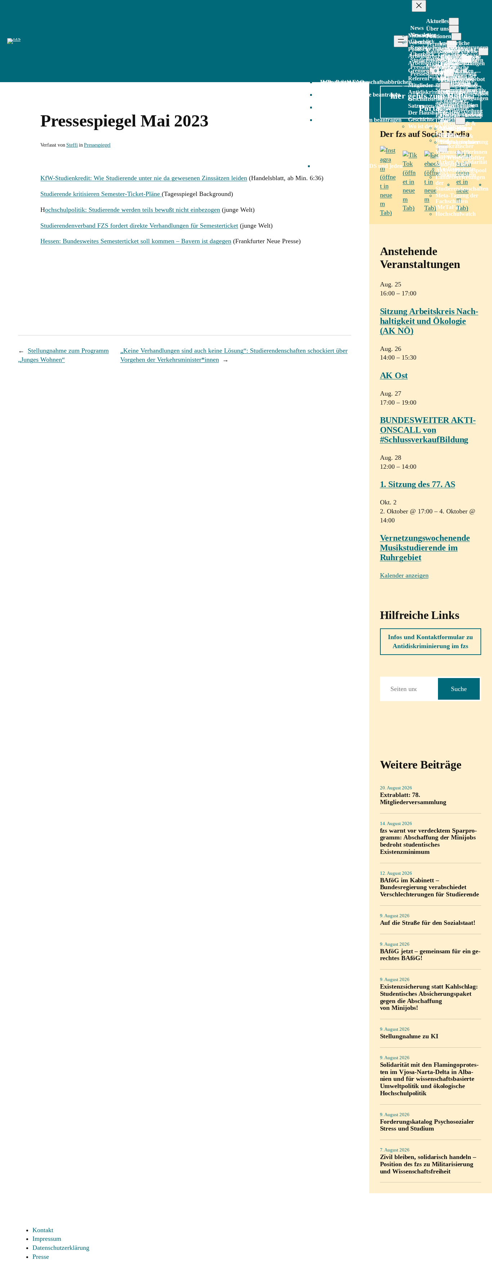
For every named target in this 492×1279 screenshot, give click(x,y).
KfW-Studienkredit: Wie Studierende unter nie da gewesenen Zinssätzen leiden (143, 178)
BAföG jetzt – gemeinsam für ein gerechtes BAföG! (430, 955)
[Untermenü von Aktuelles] (454, 21)
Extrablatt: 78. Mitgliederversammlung (413, 799)
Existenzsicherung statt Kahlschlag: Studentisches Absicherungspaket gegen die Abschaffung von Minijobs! (429, 997)
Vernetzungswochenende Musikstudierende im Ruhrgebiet (425, 547)
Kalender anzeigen (404, 575)
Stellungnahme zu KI (409, 1036)
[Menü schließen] (419, 6)
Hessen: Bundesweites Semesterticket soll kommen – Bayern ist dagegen (135, 241)
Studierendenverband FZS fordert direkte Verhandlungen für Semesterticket (139, 225)
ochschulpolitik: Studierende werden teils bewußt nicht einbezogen (132, 209)
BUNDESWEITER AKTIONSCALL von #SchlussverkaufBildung (428, 429)
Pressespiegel (97, 145)
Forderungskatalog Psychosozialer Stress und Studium (427, 1125)
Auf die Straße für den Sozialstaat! (428, 922)
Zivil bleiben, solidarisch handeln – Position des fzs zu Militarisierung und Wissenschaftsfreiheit (428, 1164)
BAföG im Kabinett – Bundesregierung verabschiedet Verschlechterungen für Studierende (429, 887)
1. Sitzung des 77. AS (417, 484)
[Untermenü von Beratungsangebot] (445, 86)
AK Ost (394, 375)
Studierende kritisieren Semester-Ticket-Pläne (101, 193)
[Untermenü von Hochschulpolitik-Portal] (460, 121)
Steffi (72, 145)
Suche (459, 688)
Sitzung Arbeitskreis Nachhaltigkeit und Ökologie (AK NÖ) (429, 321)
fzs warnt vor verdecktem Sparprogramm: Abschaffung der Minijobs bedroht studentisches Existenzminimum (428, 841)
